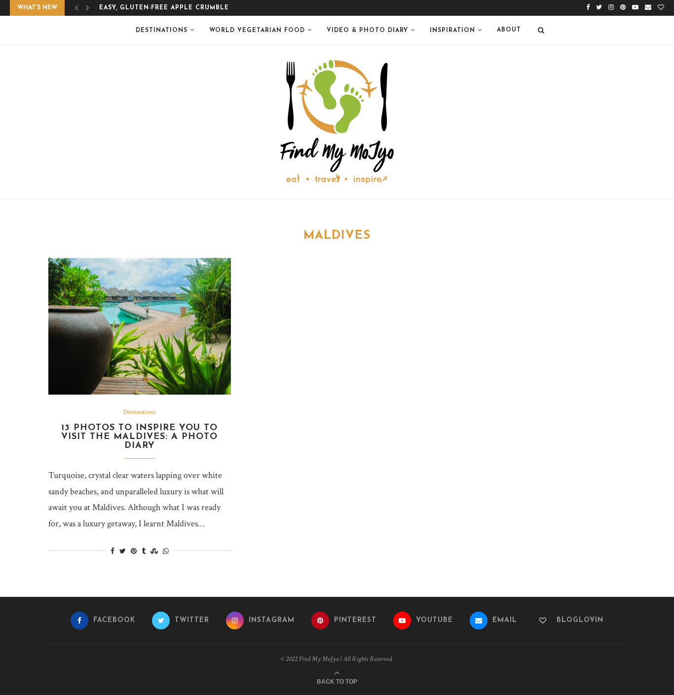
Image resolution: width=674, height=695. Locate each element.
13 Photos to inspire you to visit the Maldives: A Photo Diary (139, 437)
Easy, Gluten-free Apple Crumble (164, 8)
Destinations (161, 31)
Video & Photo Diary (367, 31)
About (509, 30)
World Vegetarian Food (257, 31)
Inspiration (452, 31)
